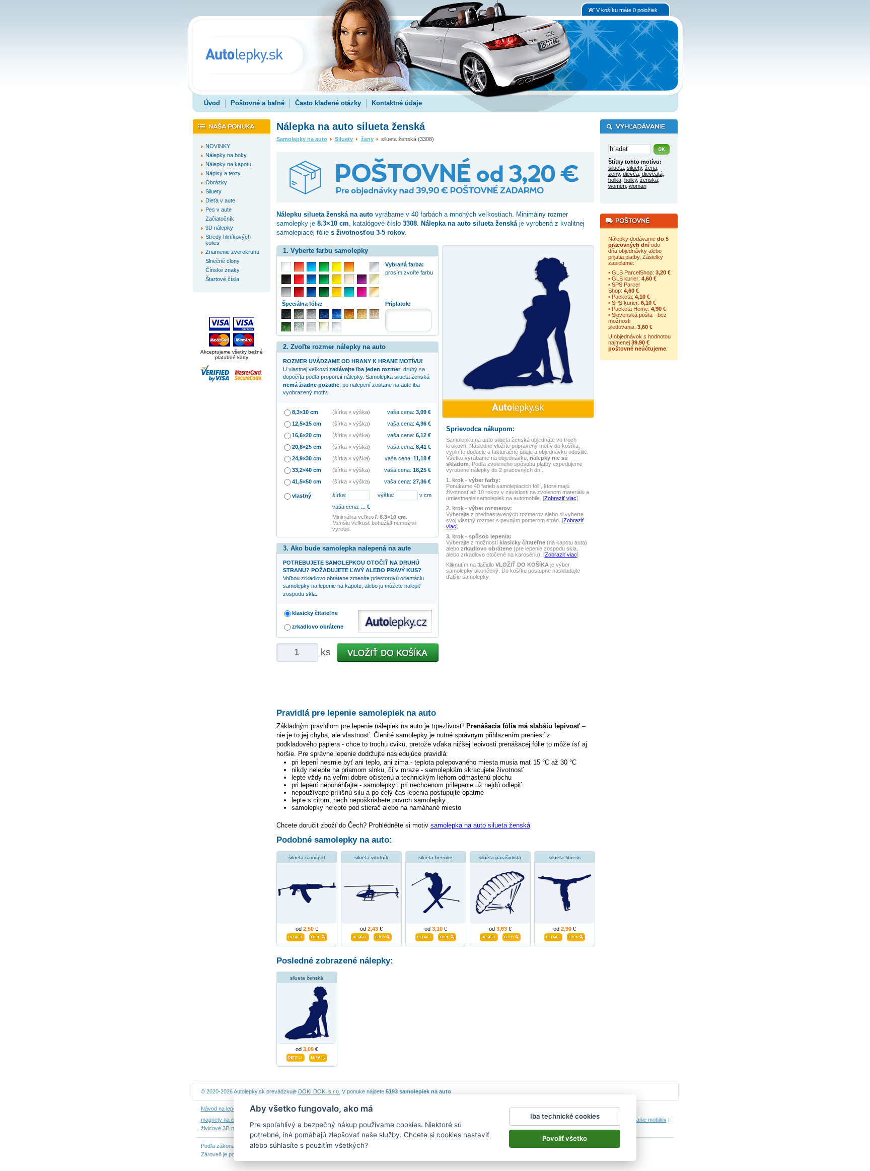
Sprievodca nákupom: (480, 429)
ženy (367, 139)
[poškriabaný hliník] (311, 326)
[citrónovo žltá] (336, 266)
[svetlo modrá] (311, 266)
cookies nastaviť (463, 1135)
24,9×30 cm (306, 458)
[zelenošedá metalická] (299, 326)
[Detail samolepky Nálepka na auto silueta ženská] (295, 1057)
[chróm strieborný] (336, 326)
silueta (616, 168)
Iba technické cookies (565, 1116)
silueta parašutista (500, 857)
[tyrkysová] (349, 292)
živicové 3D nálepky (225, 1128)
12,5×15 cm (306, 424)
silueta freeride (435, 857)
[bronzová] (374, 292)
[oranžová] (349, 266)
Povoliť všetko (564, 1138)
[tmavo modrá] (311, 292)
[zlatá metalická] (362, 314)
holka (614, 180)
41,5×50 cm (306, 481)
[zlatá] (374, 279)
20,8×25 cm (306, 447)
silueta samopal (306, 857)
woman (637, 186)
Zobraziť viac (560, 498)
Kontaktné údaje (397, 103)
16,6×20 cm (306, 435)
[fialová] (362, 279)
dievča (631, 174)
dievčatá (652, 174)
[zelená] (324, 279)
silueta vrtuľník (371, 857)
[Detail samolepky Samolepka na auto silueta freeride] (424, 936)
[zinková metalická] (299, 314)
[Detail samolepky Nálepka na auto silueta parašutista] (489, 936)
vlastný (301, 496)
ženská (649, 180)
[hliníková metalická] (311, 314)
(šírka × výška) (351, 412)
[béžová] (349, 279)
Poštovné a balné (257, 103)
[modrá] (311, 279)
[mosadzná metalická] (374, 314)
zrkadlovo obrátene (317, 627)
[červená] (299, 279)
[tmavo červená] (299, 292)
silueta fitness (565, 857)
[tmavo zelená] (324, 292)
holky (630, 180)
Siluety (344, 139)
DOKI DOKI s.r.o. (319, 1091)
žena (651, 168)
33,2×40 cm (306, 470)
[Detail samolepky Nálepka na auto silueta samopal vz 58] (295, 936)
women (617, 186)
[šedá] (286, 292)
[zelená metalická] (286, 326)
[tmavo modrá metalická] (324, 314)
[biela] (286, 266)
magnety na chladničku (229, 1120)
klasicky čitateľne (315, 613)
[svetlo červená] (299, 266)
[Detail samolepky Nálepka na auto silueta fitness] (553, 936)
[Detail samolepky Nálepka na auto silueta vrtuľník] (360, 936)
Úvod (212, 103)
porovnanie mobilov (643, 1120)
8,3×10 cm (305, 412)
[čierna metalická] (286, 314)
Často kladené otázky (328, 103)
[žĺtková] (336, 292)
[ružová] (362, 292)
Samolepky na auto (301, 139)
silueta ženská (306, 978)
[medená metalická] (349, 314)
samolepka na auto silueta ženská (480, 825)
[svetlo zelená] (324, 266)
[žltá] (336, 279)
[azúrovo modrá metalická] (336, 314)
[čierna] (286, 279)
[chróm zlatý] (324, 326)
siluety (634, 168)
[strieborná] (374, 266)
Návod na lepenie (222, 1109)
